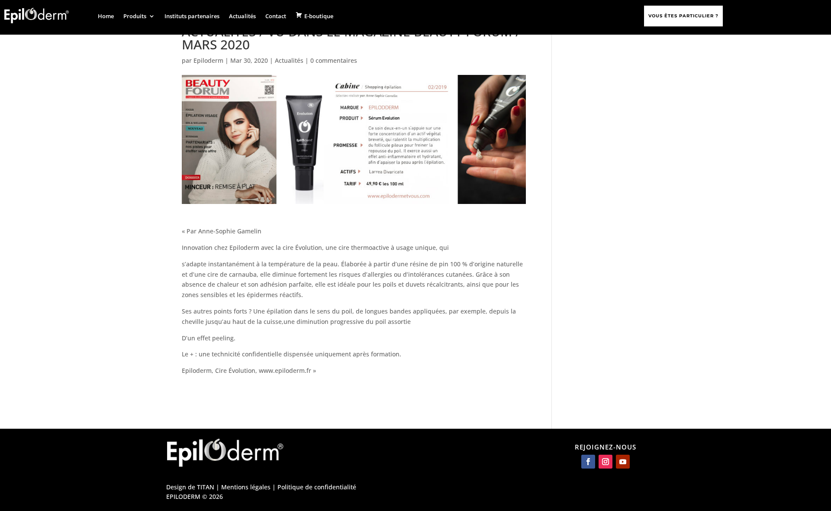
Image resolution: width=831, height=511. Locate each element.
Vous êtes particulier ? (683, 16)
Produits (134, 16)
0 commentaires (333, 60)
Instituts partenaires (191, 16)
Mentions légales (246, 487)
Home (106, 16)
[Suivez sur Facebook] (588, 462)
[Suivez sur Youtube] (623, 462)
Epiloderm (208, 60)
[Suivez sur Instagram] (605, 462)
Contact (275, 16)
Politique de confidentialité (316, 487)
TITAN (205, 487)
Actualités (242, 16)
